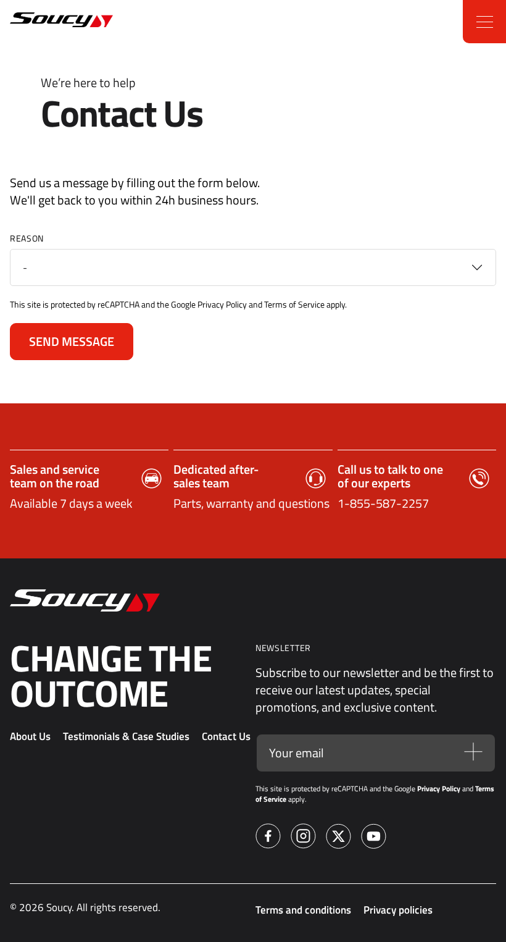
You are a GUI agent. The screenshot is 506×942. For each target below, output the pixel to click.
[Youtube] (373, 837)
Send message (71, 341)
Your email (296, 753)
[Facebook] (268, 837)
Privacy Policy (222, 304)
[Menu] (484, 21)
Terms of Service (294, 304)
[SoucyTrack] (39, 22)
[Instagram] (303, 837)
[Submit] (473, 753)
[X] (338, 837)
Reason (27, 238)
